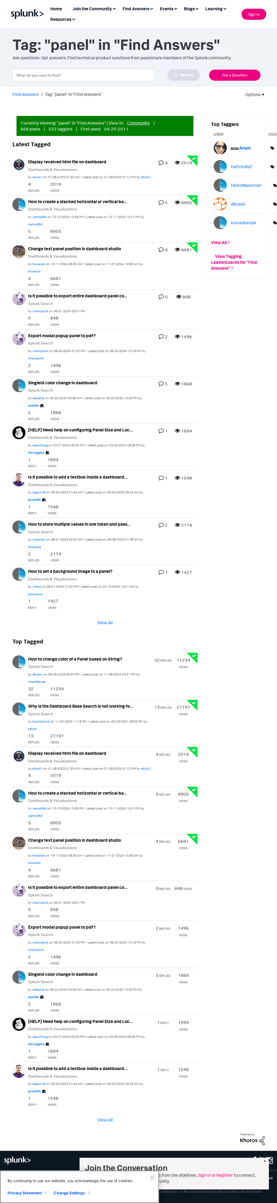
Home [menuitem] (56, 8)
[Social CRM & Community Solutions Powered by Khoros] (252, 1139)
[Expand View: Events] (175, 8)
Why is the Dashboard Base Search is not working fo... (80, 706)
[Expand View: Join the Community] (114, 8)
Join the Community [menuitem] (92, 8)
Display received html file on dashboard (67, 161)
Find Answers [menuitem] (136, 8)
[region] (79, 1187)
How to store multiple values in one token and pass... (79, 524)
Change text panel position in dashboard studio (74, 248)
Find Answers (25, 94)
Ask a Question (235, 75)
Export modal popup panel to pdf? (62, 335)
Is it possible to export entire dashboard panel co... (77, 295)
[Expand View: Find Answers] (151, 8)
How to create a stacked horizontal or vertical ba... (77, 201)
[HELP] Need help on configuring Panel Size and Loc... (80, 430)
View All (105, 622)
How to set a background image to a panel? (70, 571)
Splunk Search (40, 303)
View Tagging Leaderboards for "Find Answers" (234, 262)
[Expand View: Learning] (224, 8)
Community (138, 123)
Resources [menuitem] (60, 19)
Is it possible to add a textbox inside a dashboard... (77, 477)
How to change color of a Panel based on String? (75, 659)
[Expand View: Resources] (73, 18)
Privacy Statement (25, 1193)
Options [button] (251, 94)
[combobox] (106, 75)
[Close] (152, 1177)
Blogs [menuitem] (189, 8)
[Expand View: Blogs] (197, 8)
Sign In (254, 14)
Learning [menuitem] (214, 8)
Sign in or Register (215, 1175)
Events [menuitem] (166, 8)
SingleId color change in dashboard (62, 382)
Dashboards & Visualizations (52, 169)
